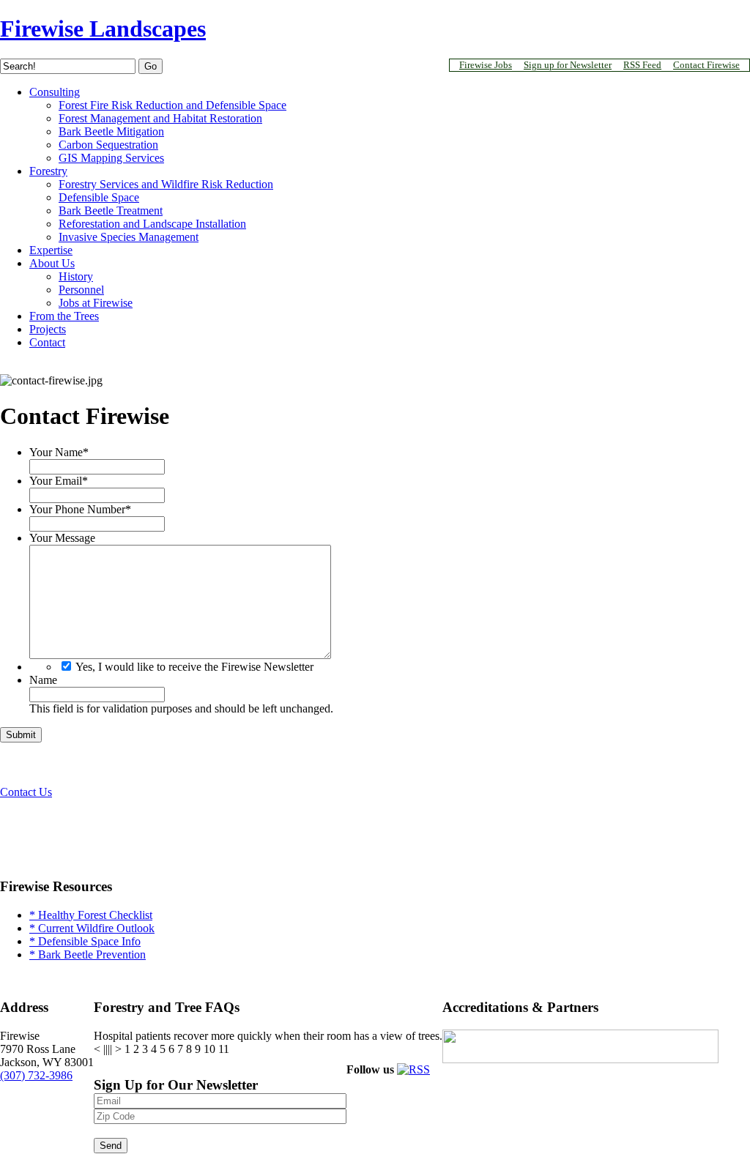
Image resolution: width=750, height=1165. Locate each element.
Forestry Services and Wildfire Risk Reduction (166, 184)
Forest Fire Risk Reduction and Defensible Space (172, 105)
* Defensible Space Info (85, 941)
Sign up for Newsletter (568, 64)
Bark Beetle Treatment (111, 210)
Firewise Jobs (485, 64)
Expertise (51, 250)
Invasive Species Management (128, 237)
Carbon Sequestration (108, 144)
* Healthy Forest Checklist (90, 915)
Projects (47, 329)
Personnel (81, 289)
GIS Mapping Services (111, 158)
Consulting (54, 92)
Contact (47, 342)
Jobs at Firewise (96, 303)
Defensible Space (99, 197)
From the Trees (64, 316)
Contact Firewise (706, 64)
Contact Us (26, 792)
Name (43, 680)
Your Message (62, 538)
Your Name (59, 452)
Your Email (58, 480)
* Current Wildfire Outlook (92, 928)
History (76, 276)
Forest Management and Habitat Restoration (160, 118)
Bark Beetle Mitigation (111, 131)
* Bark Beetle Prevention (87, 954)
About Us (52, 263)
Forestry (48, 171)
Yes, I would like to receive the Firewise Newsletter (194, 666)
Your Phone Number (80, 509)
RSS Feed (642, 64)
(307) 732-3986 (36, 1075)
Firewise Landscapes (103, 28)
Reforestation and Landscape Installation (152, 223)
